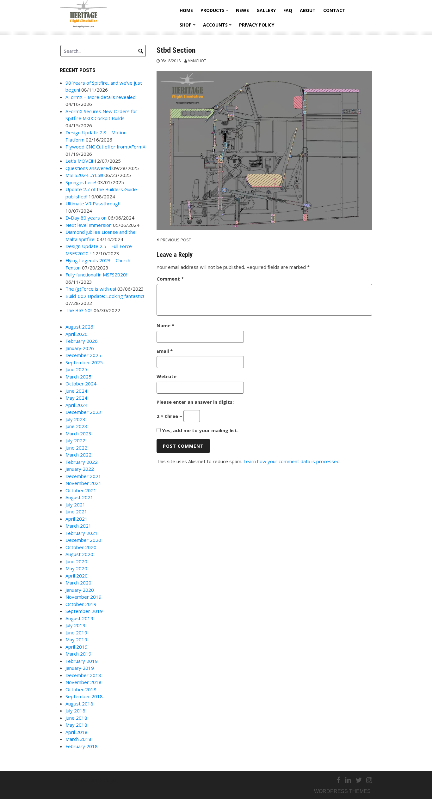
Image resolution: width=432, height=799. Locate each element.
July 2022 (75, 440)
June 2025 (76, 369)
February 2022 (81, 462)
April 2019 (76, 647)
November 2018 (83, 682)
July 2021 (75, 504)
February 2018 (81, 746)
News (242, 10)
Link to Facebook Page (88, 780)
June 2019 (76, 632)
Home (186, 10)
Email (165, 351)
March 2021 (78, 526)
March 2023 (78, 433)
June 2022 (76, 448)
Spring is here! (80, 182)
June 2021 (76, 511)
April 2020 (76, 575)
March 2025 (78, 376)
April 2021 (76, 519)
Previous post (175, 240)
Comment (170, 278)
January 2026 (79, 348)
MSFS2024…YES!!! (84, 175)
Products (215, 12)
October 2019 (80, 604)
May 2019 (76, 639)
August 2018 (79, 703)
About (308, 10)
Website (166, 376)
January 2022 (79, 469)
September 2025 (84, 362)
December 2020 (83, 540)
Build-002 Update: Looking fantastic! (104, 296)
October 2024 (80, 383)
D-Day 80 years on (86, 218)
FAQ (287, 10)
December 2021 (83, 476)
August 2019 (79, 618)
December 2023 (83, 412)
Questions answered (88, 168)
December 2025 (83, 355)
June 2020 (76, 561)
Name (165, 325)
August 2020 (79, 554)
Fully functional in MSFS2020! (96, 274)
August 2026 (79, 327)
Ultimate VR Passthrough (92, 203)
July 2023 (75, 419)
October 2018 (80, 689)
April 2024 (76, 405)
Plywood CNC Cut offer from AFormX (105, 146)
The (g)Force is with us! (90, 289)
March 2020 (78, 582)
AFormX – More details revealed (100, 97)
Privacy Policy (256, 25)
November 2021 (83, 483)
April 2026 (76, 334)
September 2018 (84, 696)
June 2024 (76, 391)
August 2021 (79, 497)
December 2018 (83, 675)
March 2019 (78, 654)
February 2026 (81, 341)
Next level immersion (88, 225)
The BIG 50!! (78, 310)
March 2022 (78, 454)
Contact (334, 10)
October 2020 (80, 547)
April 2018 (76, 732)
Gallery (266, 10)
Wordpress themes (342, 791)
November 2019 (83, 597)
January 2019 (79, 668)
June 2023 (76, 426)
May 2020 (76, 568)
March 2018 (78, 739)
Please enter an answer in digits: (195, 402)
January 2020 (79, 590)
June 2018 (76, 718)
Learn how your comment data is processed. (292, 461)
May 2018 (76, 725)
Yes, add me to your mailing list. (199, 430)
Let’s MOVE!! (79, 161)
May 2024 (76, 398)
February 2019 (81, 661)
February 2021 (81, 533)
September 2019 (84, 611)
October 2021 (80, 490)
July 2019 (75, 625)
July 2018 (75, 710)
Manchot (197, 60)
